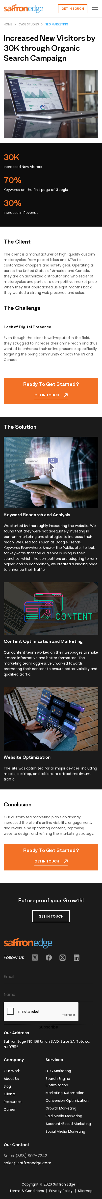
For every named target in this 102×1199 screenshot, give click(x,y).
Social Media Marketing (65, 1131)
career (10, 1109)
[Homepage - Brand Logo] (23, 8)
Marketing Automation (65, 1092)
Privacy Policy (61, 1190)
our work (12, 1070)
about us (11, 1078)
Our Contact (16, 1145)
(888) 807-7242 (31, 1156)
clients (10, 1094)
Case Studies (29, 24)
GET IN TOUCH (51, 916)
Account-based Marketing (68, 1123)
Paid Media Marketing (64, 1115)
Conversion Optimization (67, 1100)
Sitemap (85, 1190)
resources (13, 1101)
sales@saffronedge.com (27, 1163)
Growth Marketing (61, 1108)
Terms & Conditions (27, 1190)
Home (8, 24)
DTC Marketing (58, 1070)
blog (7, 1086)
